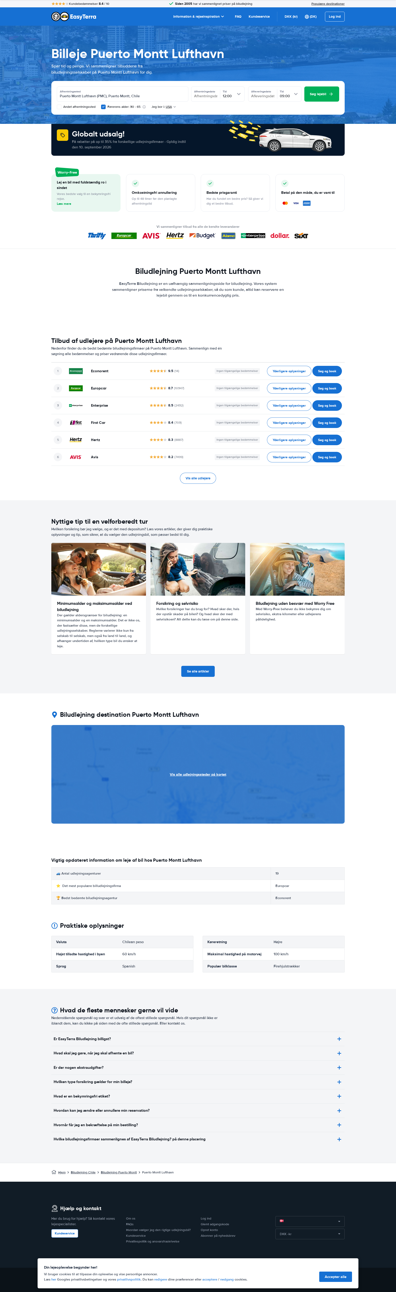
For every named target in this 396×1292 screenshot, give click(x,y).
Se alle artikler (198, 671)
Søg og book (327, 371)
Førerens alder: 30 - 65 (123, 107)
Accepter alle (335, 1276)
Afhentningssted (70, 91)
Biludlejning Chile (83, 1172)
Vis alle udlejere (198, 478)
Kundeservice (259, 16)
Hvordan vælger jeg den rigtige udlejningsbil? (158, 1230)
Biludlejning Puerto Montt (119, 1172)
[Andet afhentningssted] (59, 107)
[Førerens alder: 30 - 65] (103, 107)
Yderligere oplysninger (289, 371)
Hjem (62, 1172)
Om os (130, 1218)
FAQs (130, 1224)
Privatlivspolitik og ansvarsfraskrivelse (152, 1241)
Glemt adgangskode (215, 1224)
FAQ (238, 16)
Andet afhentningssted (79, 107)
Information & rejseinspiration (196, 16)
